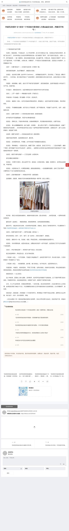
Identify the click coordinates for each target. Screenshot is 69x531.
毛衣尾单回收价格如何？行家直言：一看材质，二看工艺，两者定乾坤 (42, 376)
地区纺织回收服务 (53, 19)
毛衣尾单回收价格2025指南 (38, 270)
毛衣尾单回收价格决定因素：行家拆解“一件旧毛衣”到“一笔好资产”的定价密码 (11, 376)
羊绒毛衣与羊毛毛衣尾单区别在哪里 (25, 340)
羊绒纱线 (18, 17)
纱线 (3, 18)
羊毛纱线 (27, 17)
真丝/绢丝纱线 (18, 19)
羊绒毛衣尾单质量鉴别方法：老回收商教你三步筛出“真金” (31, 333)
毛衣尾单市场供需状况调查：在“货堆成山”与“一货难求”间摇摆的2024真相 (57, 376)
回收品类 (9, 5)
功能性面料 (10, 9)
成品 (37, 10)
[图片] (63, 464)
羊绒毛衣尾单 (11, 37)
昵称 (5, 468)
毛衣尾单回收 (22, 5)
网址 (47, 468)
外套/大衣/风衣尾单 (53, 12)
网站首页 (6, 301)
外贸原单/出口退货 (44, 12)
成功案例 (43, 19)
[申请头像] (64, 452)
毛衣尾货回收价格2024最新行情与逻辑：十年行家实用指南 (31, 325)
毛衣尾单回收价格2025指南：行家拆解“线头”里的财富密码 (31, 317)
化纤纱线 (9, 17)
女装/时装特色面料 (28, 12)
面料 (3, 10)
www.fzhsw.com (15, 411)
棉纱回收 (9, 19)
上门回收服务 (52, 17)
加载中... (6, 434)
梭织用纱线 (27, 19)
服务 (37, 18)
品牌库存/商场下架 (62, 9)
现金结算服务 (61, 17)
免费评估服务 (43, 17)
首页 (4, 5)
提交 (8, 473)
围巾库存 (43, 9)
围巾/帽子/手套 (52, 9)
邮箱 (26, 468)
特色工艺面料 (18, 12)
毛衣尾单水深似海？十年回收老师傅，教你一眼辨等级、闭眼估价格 (34, 310)
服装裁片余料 (27, 9)
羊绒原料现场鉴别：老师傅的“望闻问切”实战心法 (21, 228)
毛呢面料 (18, 9)
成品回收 (15, 5)
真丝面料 (9, 12)
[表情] (60, 464)
